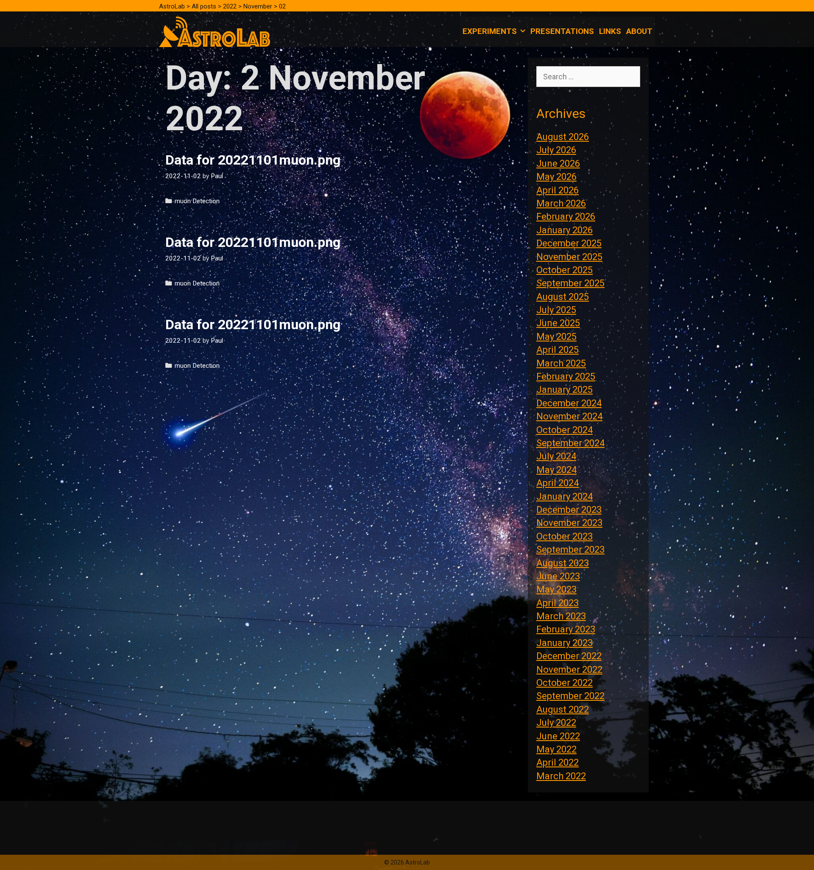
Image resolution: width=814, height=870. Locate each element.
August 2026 (562, 136)
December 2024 (569, 403)
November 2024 (569, 416)
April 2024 (557, 483)
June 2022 (558, 736)
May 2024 (556, 469)
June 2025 (558, 323)
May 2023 (556, 589)
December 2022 (569, 656)
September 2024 (570, 443)
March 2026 (561, 203)
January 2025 (564, 389)
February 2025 (565, 376)
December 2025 (569, 243)
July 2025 (556, 310)
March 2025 (561, 363)
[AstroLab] (214, 31)
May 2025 (556, 336)
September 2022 (570, 696)
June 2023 (558, 576)
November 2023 (569, 523)
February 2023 (565, 629)
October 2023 (564, 536)
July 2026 (556, 150)
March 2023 (561, 616)
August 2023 (562, 563)
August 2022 (562, 709)
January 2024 (564, 496)
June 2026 (558, 163)
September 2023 (570, 549)
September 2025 (570, 283)
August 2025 (562, 296)
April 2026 (557, 190)
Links (610, 31)
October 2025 (564, 270)
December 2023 (569, 509)
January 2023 (564, 643)
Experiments (490, 31)
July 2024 (556, 456)
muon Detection (197, 201)
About (639, 31)
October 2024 (564, 430)
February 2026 (565, 216)
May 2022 (556, 749)
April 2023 (557, 603)
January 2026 (564, 230)
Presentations (562, 31)
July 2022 (556, 722)
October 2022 (564, 682)
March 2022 (561, 776)
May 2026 (556, 176)
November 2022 (569, 669)
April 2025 (557, 349)
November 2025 (569, 257)
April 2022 (557, 762)
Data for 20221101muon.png (252, 160)
